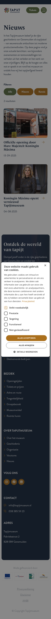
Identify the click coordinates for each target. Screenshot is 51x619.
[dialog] (25, 309)
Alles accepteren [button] (26, 338)
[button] (25, 352)
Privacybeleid (28, 301)
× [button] (45, 265)
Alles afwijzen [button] (26, 345)
